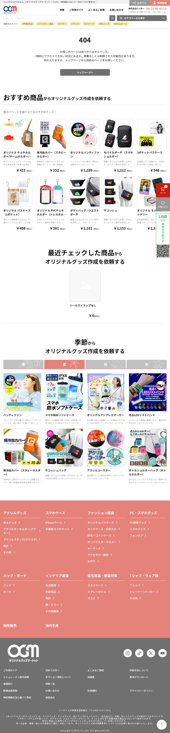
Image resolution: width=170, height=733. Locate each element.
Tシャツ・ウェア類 (144, 575)
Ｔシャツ (135, 585)
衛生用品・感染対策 (102, 575)
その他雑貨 (52, 611)
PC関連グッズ (138, 522)
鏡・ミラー (52, 605)
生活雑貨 (50, 585)
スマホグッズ (138, 529)
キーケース (94, 548)
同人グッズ (104, 23)
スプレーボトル (96, 592)
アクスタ (75, 23)
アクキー (62, 23)
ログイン (141, 2)
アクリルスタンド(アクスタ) (20, 539)
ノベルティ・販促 (46, 23)
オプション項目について (58, 677)
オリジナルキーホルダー (102, 542)
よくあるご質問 (96, 9)
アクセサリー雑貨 (98, 555)
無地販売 (10, 625)
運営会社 (50, 697)
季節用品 (50, 592)
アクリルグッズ (14, 512)
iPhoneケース (121, 23)
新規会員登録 (10, 690)
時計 (6, 546)
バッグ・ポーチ (15, 575)
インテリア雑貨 (57, 575)
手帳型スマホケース (57, 529)
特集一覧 (50, 683)
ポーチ (7, 592)
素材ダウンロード (139, 677)
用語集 (90, 677)
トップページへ (85, 72)
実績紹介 (8, 683)
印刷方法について (139, 670)
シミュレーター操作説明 (16, 677)
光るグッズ (10, 522)
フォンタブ (136, 535)
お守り (91, 561)
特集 (62, 9)
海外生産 (52, 625)
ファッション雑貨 (100, 512)
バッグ (7, 585)
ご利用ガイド (76, 9)
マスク (91, 598)
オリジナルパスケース (100, 522)
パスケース (89, 23)
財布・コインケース (99, 535)
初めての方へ (52, 670)
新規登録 (162, 2)
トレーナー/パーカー (142, 592)
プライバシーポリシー (141, 690)
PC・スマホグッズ (143, 512)
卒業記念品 (28, 23)
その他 (7, 552)
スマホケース (55, 512)
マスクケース (95, 585)
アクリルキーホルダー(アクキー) (19, 531)
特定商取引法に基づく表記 (17, 697)
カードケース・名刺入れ (102, 529)
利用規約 (92, 690)
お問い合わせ (117, 9)
